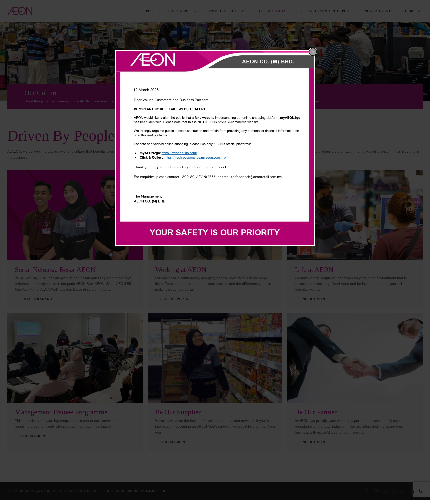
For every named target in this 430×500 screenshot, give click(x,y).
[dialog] (215, 148)
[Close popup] (313, 52)
